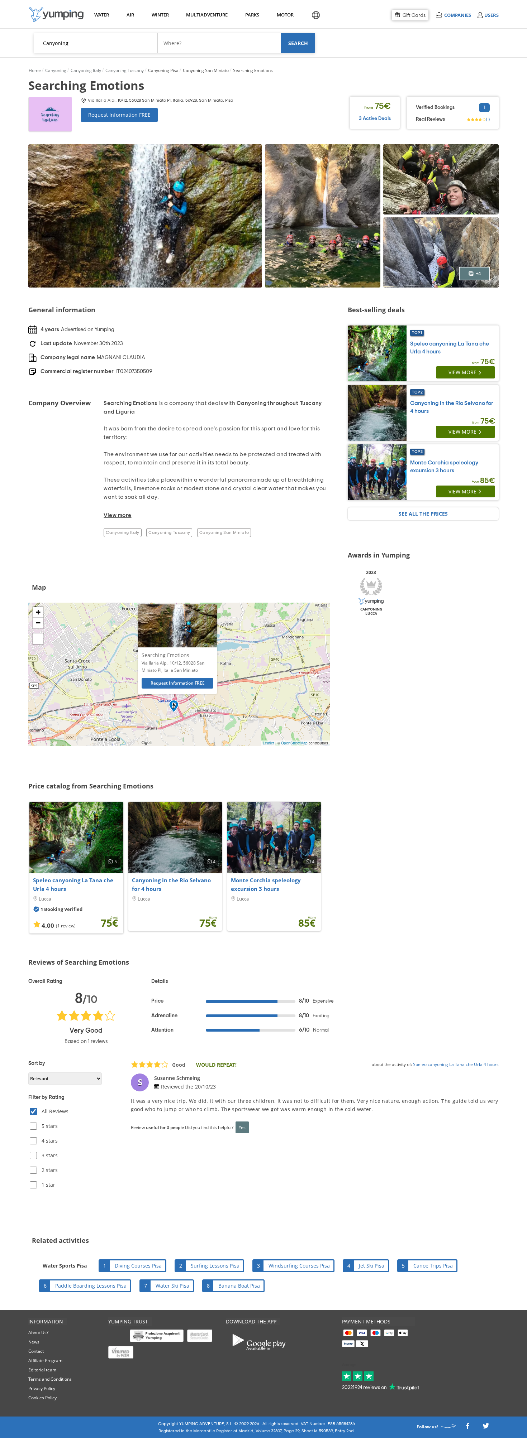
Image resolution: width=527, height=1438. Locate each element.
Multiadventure (205, 14)
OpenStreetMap (294, 742)
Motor (285, 14)
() (488, 119)
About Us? (38, 1333)
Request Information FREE (119, 114)
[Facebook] (467, 1428)
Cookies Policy (42, 1398)
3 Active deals (375, 118)
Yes (242, 1127)
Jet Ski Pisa (371, 1265)
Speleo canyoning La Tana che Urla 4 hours (73, 884)
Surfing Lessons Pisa (215, 1265)
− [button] (38, 622)
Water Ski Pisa (172, 1285)
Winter (160, 14)
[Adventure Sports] (56, 14)
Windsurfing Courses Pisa (299, 1265)
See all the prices (423, 513)
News (33, 1342)
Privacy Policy (41, 1388)
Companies (457, 15)
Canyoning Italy (122, 532)
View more (462, 372)
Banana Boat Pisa (239, 1285)
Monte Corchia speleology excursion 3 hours (266, 884)
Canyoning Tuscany (169, 532)
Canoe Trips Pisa (433, 1265)
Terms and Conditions (50, 1379)
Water (101, 14)
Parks (252, 14)
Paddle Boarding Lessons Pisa (91, 1285)
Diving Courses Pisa (138, 1265)
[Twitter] (486, 1428)
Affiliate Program (45, 1360)
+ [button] (38, 612)
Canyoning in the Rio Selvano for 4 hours (171, 884)
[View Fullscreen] (38, 638)
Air (130, 14)
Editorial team (42, 1370)
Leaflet (268, 742)
